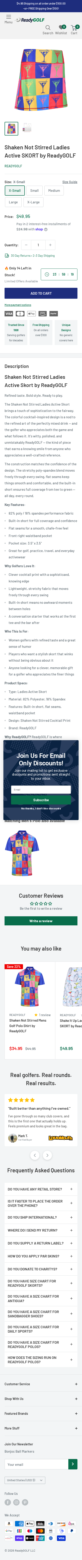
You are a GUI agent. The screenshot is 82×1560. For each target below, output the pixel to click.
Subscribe (41, 800)
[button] (34, 1155)
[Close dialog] (74, 744)
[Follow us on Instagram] (16, 1502)
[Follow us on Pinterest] (25, 1502)
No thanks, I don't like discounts (41, 808)
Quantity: (11, 245)
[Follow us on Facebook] (8, 1502)
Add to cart (41, 293)
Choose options (47, 1050)
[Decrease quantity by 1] (26, 245)
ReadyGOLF (13, 166)
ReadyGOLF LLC (25, 1550)
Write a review (41, 921)
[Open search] (48, 27)
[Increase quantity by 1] (50, 245)
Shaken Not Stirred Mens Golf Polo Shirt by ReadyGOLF (27, 1025)
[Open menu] (8, 17)
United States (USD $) (21, 1480)
